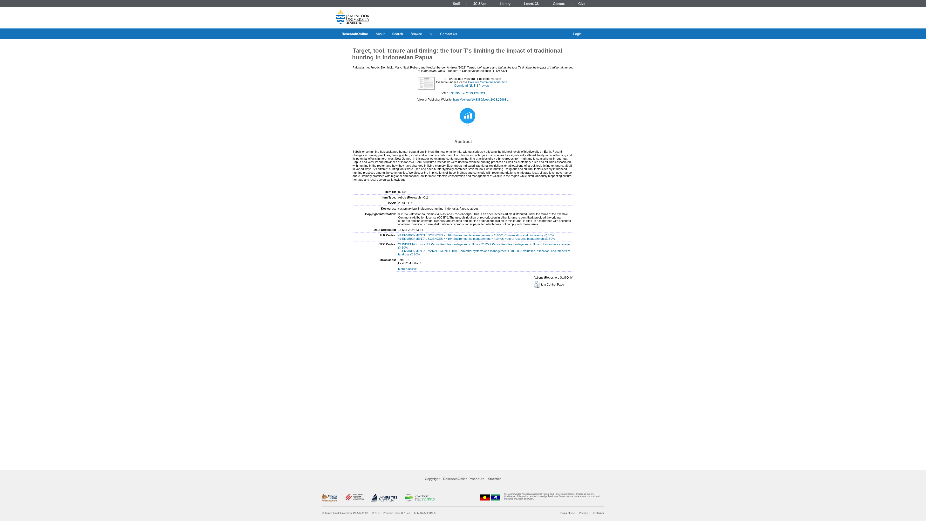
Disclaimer (598, 513)
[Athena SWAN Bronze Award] (329, 497)
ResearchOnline (355, 34)
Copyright (432, 479)
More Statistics (407, 269)
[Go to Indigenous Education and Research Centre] (484, 497)
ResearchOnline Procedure (463, 479)
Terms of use (567, 513)
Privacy (583, 513)
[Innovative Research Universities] (354, 497)
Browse (416, 34)
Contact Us (448, 34)
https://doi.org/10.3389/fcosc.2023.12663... (481, 99)
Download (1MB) (465, 85)
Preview (484, 85)
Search (397, 34)
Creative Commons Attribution (487, 82)
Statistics (494, 479)
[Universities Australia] (384, 497)
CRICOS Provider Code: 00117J (391, 513)
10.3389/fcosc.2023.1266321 (466, 93)
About (380, 34)
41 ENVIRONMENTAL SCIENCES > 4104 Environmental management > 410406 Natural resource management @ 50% (476, 238)
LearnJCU (531, 4)
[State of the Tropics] (419, 497)
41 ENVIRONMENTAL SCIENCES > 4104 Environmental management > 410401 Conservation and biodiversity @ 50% (476, 235)
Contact (559, 4)
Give (581, 4)
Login (577, 34)
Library (505, 4)
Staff (456, 4)
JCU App (480, 4)
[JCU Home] (353, 16)
